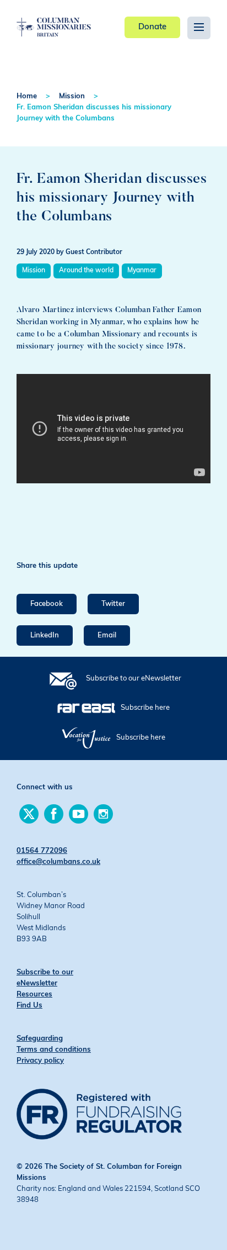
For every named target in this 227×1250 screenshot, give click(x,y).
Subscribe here (145, 707)
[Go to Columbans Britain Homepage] (54, 19)
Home (27, 96)
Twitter (113, 604)
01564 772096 (42, 851)
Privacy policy (40, 1060)
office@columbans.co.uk (58, 862)
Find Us (29, 1005)
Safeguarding (40, 1038)
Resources (34, 994)
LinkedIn (44, 635)
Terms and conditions (54, 1049)
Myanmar (141, 270)
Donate (152, 27)
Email (107, 635)
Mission (72, 96)
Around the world (86, 270)
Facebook (46, 604)
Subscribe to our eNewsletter (133, 678)
